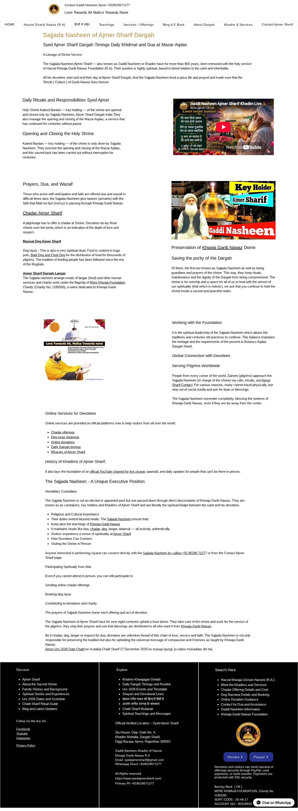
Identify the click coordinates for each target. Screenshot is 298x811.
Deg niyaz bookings (65, 437)
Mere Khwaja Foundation (107, 282)
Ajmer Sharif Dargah (116, 77)
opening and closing (77, 148)
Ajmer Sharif (122, 534)
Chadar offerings (63, 432)
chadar (95, 529)
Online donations (63, 442)
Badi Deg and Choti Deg (48, 255)
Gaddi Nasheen (129, 64)
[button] (44, 24)
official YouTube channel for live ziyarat (117, 471)
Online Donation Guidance (239, 699)
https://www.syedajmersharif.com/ (138, 778)
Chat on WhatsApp (276, 802)
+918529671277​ (142, 783)
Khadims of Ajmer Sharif (122, 505)
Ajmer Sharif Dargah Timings (82, 44)
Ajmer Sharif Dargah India (94, 114)
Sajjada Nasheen (156, 77)
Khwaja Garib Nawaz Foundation (80, 68)
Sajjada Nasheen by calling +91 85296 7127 (174, 553)
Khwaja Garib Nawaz (222, 247)
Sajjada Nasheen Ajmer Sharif (70, 64)
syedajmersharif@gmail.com (144, 760)
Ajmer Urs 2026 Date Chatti (64, 649)
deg (104, 529)
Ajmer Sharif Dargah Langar (44, 273)
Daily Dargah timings (66, 447)
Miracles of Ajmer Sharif (68, 452)
